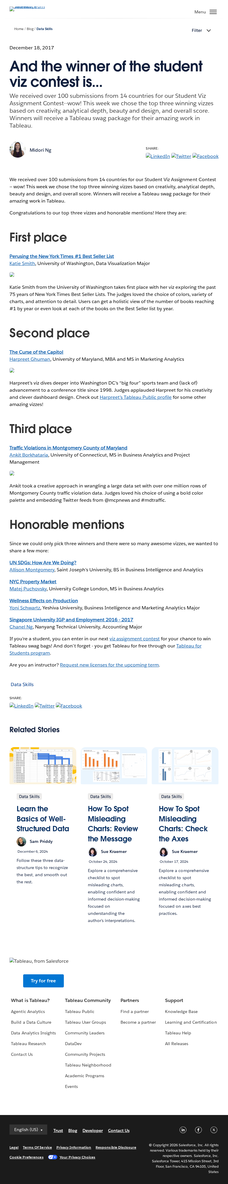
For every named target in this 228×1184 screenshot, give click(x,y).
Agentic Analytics (28, 1011)
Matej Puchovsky (28, 589)
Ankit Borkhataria (29, 455)
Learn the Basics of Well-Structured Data (43, 818)
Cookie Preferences (27, 1157)
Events (71, 1086)
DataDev (73, 1043)
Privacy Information (73, 1147)
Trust (58, 1130)
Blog (30, 29)
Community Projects (85, 1054)
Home (18, 29)
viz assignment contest (135, 639)
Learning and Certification (191, 1022)
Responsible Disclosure (116, 1147)
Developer (93, 1130)
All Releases (176, 1043)
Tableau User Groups (85, 1022)
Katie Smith (22, 263)
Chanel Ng (21, 627)
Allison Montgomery (32, 570)
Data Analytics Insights (33, 1033)
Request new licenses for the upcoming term (109, 665)
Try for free (43, 981)
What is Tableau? (30, 1000)
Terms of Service (37, 1147)
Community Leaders (84, 1033)
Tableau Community (88, 1000)
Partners (130, 1000)
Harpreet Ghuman (30, 359)
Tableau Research (28, 1043)
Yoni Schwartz (25, 608)
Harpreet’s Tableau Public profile (136, 397)
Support (174, 1000)
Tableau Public (79, 1011)
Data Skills (44, 29)
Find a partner (135, 1011)
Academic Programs (84, 1075)
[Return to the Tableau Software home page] (30, 6)
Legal (14, 1147)
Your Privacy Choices (78, 1157)
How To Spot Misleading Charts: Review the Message (113, 823)
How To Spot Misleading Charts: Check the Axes (183, 823)
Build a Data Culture (31, 1022)
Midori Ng (40, 150)
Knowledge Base (181, 1011)
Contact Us (21, 1054)
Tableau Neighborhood (88, 1065)
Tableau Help (178, 1033)
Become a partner (138, 1022)
